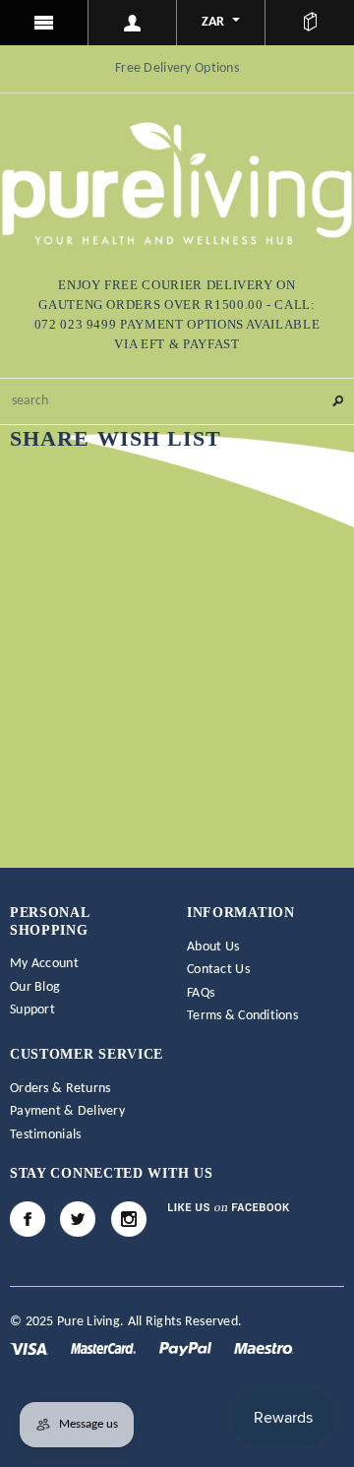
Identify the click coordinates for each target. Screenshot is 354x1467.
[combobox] (177, 401)
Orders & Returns (60, 1088)
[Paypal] (186, 1348)
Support (32, 1010)
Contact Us (218, 969)
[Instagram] (129, 1219)
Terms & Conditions (242, 1016)
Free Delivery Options (177, 68)
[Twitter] (77, 1219)
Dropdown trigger (132, 22)
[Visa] (30, 1348)
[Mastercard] (105, 1348)
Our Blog (35, 987)
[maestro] (263, 1348)
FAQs (200, 993)
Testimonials (45, 1135)
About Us (213, 947)
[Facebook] (27, 1219)
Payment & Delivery (67, 1111)
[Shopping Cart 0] (310, 22)
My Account (44, 963)
